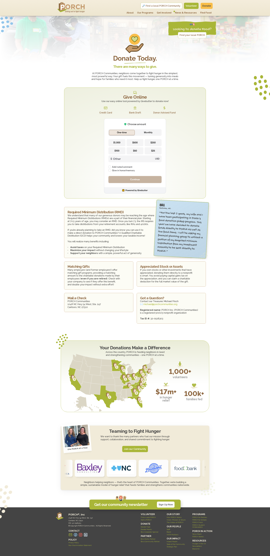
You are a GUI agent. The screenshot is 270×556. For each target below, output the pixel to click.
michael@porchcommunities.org (160, 304)
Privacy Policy (73, 543)
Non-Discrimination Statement (80, 545)
